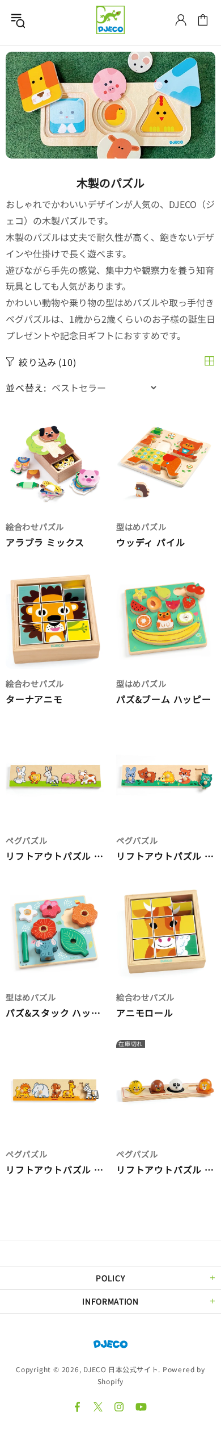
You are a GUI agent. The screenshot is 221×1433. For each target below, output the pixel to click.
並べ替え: (26, 388)
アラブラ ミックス (45, 542)
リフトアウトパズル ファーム (55, 856)
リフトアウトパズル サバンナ (55, 1170)
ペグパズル (27, 840)
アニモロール (144, 1013)
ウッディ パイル (150, 542)
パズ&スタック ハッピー (55, 1013)
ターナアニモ (34, 699)
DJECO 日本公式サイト (110, 20)
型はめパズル (141, 526)
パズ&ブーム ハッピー (163, 699)
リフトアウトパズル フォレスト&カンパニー (165, 856)
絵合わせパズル (35, 526)
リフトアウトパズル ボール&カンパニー (165, 1170)
